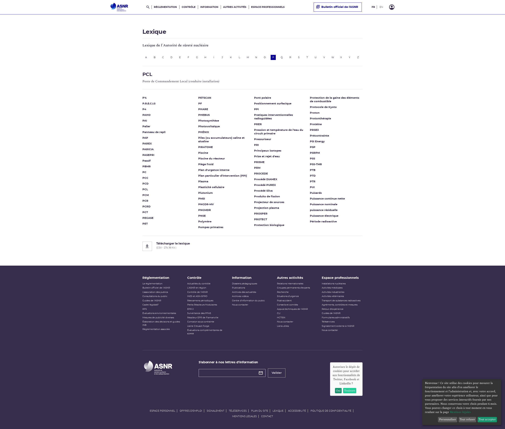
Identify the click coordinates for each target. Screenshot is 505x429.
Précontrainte (319, 136)
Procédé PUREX (265, 185)
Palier (146, 126)
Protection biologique (269, 225)
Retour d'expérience (332, 309)
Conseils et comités (287, 305)
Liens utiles (283, 326)
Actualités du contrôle (198, 284)
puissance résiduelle (324, 210)
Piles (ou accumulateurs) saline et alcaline (221, 140)
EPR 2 (190, 309)
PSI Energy (317, 141)
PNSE (202, 216)
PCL (145, 189)
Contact (267, 416)
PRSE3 (314, 130)
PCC (145, 178)
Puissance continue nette (327, 199)
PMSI (201, 199)
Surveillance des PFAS (199, 313)
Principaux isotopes (267, 151)
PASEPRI (148, 155)
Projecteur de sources (269, 202)
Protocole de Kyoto (323, 107)
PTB (312, 170)
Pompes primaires (210, 227)
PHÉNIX (203, 132)
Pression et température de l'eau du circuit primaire (278, 132)
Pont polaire (262, 98)
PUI (312, 187)
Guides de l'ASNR (151, 301)
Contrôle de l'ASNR (197, 292)
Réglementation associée (156, 329)
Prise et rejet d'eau (267, 156)
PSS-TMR (316, 164)
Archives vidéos (240, 296)
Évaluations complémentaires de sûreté (204, 332)
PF (200, 103)
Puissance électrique (324, 216)
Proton (315, 113)
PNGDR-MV (206, 204)
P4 (144, 109)
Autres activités (234, 7)
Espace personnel (162, 411)
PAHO (146, 115)
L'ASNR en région (196, 288)
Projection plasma (266, 208)
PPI (256, 109)
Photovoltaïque (209, 126)
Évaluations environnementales (159, 313)
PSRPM (315, 153)
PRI (256, 145)
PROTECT (260, 219)
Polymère (204, 221)
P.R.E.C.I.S (148, 103)
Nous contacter (240, 305)
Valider (277, 373)
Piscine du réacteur (211, 158)
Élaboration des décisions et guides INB (161, 323)
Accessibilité (297, 411)
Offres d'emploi (191, 411)
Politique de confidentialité (330, 411)
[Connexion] (392, 7)
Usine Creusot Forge (198, 326)
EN (381, 7)
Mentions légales (244, 416)
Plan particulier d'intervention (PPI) (222, 176)
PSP (312, 147)
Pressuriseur (262, 139)
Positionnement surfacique (272, 103)
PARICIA (148, 149)
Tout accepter (487, 419)
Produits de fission (267, 196)
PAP (145, 138)
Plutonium (205, 193)
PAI (144, 121)
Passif (146, 161)
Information (209, 7)
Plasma (203, 181)
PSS (312, 158)
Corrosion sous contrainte (200, 322)
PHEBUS (204, 115)
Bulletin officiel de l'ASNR (339, 7)
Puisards (316, 193)
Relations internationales (290, 284)
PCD (145, 184)
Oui (338, 391)
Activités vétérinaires (333, 296)
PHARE (203, 109)
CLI (278, 313)
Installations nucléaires (334, 284)
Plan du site (259, 411)
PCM (145, 195)
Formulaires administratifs (336, 318)
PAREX (147, 143)
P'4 (144, 98)
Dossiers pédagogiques (244, 284)
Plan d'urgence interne (213, 170)
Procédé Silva (263, 191)
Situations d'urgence (288, 296)
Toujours (349, 391)
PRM (257, 168)
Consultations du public (154, 296)
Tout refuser (467, 419)
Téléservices (328, 322)
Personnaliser (447, 419)
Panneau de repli (154, 132)
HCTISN (281, 318)
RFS (144, 309)
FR (373, 7)
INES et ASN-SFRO (197, 296)
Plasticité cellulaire (211, 187)
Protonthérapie (320, 118)
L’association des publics (155, 292)
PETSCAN (204, 98)
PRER (258, 124)
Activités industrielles (333, 292)
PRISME (259, 162)
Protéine (316, 124)
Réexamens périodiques (200, 301)
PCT (145, 212)
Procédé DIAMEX (265, 179)
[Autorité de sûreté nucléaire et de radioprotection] (119, 7)
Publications (238, 288)
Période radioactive (323, 221)
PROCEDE (261, 173)
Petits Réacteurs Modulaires (202, 305)
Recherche (283, 292)
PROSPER (260, 214)
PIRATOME (205, 147)
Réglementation (165, 7)
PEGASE (147, 218)
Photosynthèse (208, 121)
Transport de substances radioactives (341, 301)
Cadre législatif (150, 305)
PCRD (146, 206)
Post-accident (284, 301)
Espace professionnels (268, 7)
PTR (312, 181)
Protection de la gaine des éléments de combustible (334, 100)
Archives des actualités (244, 292)
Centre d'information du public (248, 301)
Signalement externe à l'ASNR (338, 326)
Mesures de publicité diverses (158, 318)
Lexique (278, 411)
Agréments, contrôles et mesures (339, 305)
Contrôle (188, 7)
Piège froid (205, 164)
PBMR (146, 166)
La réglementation (152, 284)
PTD (313, 176)
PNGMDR (204, 210)
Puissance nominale (323, 204)
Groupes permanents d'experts (293, 288)
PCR (145, 201)
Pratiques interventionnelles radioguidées (273, 117)
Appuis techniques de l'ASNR (292, 309)
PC (144, 172)
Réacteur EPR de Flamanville (202, 318)
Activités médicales (332, 288)
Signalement (215, 411)
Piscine (203, 153)
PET (145, 224)
